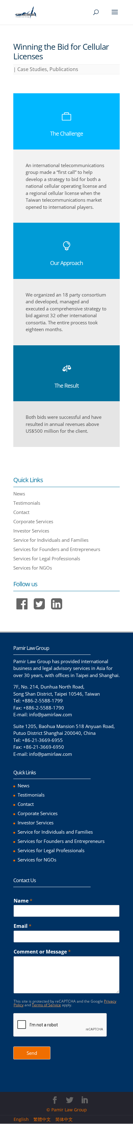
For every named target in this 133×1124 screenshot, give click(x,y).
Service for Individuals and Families (50, 540)
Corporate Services (33, 521)
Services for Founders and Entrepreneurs (56, 549)
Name (23, 901)
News (19, 493)
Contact (21, 512)
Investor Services (31, 531)
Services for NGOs (32, 568)
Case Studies (32, 69)
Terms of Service (46, 1005)
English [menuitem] (21, 1119)
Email (23, 926)
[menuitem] (23, 1119)
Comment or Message (42, 952)
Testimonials (26, 503)
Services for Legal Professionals (46, 558)
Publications (63, 69)
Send (32, 1053)
